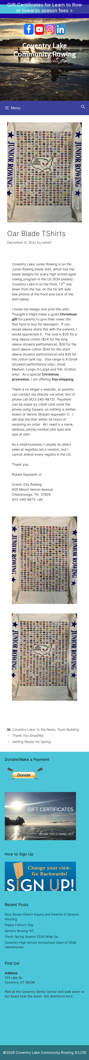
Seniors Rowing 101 (19, 931)
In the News (46, 729)
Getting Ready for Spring (31, 742)
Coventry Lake (23, 729)
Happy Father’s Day (19, 925)
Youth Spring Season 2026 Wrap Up (31, 936)
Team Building (68, 729)
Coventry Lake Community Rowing (45, 49)
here (69, 996)
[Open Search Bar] (83, 107)
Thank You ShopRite (27, 735)
